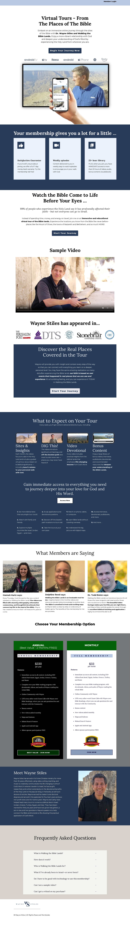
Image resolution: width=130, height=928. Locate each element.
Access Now (65, 500)
